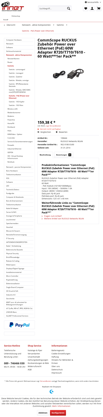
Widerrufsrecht (34, 366)
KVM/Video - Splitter (15, 134)
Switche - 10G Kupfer (16, 102)
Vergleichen (45, 132)
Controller (11, 138)
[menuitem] (55, 8)
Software (9, 47)
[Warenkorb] (98, 8)
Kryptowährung (12, 280)
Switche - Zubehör (15, 77)
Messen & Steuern (13, 231)
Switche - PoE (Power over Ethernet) (19, 97)
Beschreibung (45, 155)
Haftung (55, 357)
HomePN (11, 123)
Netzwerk (9, 44)
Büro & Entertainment (14, 201)
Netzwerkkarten (13, 58)
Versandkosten (45, 381)
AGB (30, 369)
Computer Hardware (14, 40)
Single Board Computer (15, 287)
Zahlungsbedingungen (38, 360)
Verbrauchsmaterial (13, 51)
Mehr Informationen (61, 406)
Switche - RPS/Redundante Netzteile (18, 85)
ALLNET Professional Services (17, 316)
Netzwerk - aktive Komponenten (19, 55)
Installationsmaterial (13, 272)
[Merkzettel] (85, 8)
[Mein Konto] (92, 8)
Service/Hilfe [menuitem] (93, 2)
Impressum (57, 373)
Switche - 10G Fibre (16, 105)
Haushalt (9, 227)
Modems (11, 116)
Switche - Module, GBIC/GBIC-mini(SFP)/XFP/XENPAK (20, 91)
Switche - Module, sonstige (19, 80)
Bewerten (62, 132)
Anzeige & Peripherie (14, 216)
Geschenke (10, 298)
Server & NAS (11, 212)
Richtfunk (11, 162)
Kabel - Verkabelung (13, 246)
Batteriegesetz (58, 350)
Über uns (56, 366)
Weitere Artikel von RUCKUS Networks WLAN (64, 218)
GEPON (10, 152)
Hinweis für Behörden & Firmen (62, 361)
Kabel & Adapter (12, 208)
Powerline (11, 120)
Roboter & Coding (12, 261)
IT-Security (10, 238)
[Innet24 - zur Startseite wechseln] (12, 6)
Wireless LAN (12, 109)
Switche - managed (16, 73)
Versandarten (34, 353)
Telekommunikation (13, 174)
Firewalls (11, 145)
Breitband (11, 127)
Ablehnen (42, 412)
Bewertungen (63, 155)
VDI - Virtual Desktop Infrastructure (15, 157)
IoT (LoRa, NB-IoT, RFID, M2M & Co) (19, 308)
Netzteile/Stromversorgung (16, 235)
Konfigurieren (58, 412)
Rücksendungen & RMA (38, 363)
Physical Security (12, 253)
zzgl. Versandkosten (53, 126)
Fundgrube (10, 193)
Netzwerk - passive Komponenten (18, 167)
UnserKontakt (34, 357)
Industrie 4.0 (10, 295)
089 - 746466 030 (14, 363)
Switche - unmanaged (17, 69)
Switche (11, 66)
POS (7, 178)
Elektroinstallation (13, 283)
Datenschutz (57, 369)
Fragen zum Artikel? (53, 216)
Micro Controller (12, 276)
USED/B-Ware (11, 312)
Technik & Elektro (12, 189)
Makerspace (10, 265)
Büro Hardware (12, 171)
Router (10, 62)
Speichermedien (12, 223)
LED (7, 186)
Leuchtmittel (10, 219)
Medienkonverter (14, 112)
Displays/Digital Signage (15, 268)
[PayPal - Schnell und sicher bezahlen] (19, 324)
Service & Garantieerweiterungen (20, 141)
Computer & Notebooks (15, 197)
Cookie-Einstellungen (61, 353)
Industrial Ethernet (14, 149)
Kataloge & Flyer (35, 350)
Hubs (9, 131)
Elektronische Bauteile (14, 250)
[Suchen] (68, 8)
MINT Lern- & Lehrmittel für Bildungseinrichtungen (16, 303)
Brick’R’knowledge (12, 257)
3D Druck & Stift (12, 291)
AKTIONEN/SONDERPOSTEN (16, 242)
